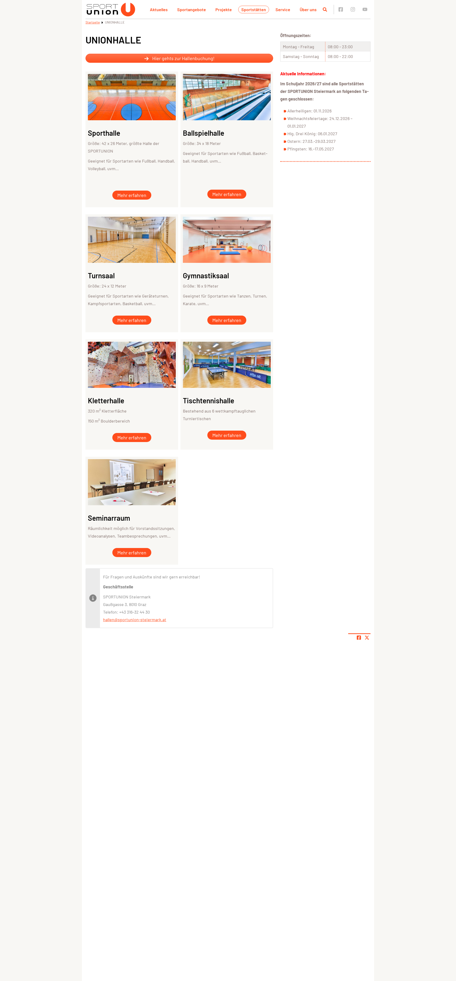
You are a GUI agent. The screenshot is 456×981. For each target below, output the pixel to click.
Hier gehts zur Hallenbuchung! (182, 58)
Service (283, 9)
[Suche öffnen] (325, 9)
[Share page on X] (366, 637)
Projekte (223, 9)
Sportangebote (191, 9)
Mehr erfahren (131, 195)
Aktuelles (159, 9)
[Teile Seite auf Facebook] (358, 637)
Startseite (93, 22)
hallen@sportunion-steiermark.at (134, 619)
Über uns (308, 9)
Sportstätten (253, 9)
